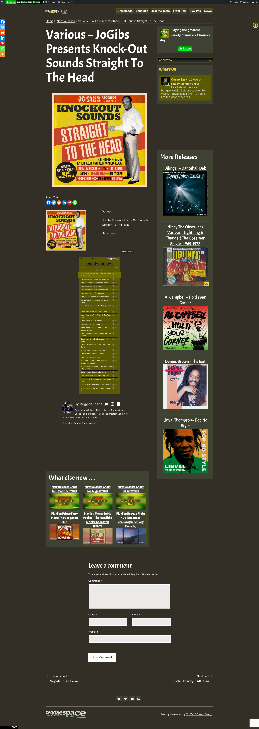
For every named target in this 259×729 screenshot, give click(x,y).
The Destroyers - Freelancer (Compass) (95, 279)
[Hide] (1, 59)
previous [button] (89, 263)
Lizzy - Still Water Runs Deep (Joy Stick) (95, 376)
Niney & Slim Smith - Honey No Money (94, 283)
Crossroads (124, 11)
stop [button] (103, 263)
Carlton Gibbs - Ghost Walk (90, 357)
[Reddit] (59, 202)
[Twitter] (53, 202)
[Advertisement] (99, 448)
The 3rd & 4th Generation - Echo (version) (96, 385)
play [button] (96, 263)
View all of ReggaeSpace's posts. (79, 423)
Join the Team (160, 11)
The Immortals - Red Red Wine (92, 324)
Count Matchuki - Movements (91, 321)
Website (93, 631)
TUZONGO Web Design (199, 714)
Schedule (142, 11)
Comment (95, 580)
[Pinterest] (69, 202)
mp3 (116, 274)
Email (136, 614)
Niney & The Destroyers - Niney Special (95, 297)
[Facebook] (48, 202)
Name (92, 614)
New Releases (66, 21)
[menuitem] (3, 2)
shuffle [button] (101, 270)
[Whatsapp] (74, 202)
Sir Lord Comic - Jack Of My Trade (93, 350)
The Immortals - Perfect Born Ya (92, 293)
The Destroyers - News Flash (91, 286)
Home (49, 21)
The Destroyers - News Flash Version (94, 290)
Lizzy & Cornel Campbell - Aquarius (93, 354)
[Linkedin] (64, 202)
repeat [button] (97, 270)
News (208, 11)
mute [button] (82, 258)
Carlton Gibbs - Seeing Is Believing (93, 372)
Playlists (195, 11)
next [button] (109, 263)
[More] (2, 54)
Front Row (179, 11)
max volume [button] (93, 258)
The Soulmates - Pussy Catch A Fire (94, 311)
